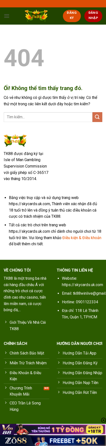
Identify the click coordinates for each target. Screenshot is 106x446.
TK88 (8, 278)
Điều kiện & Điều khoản (81, 237)
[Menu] (7, 16)
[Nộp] (97, 117)
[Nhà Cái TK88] (36, 16)
